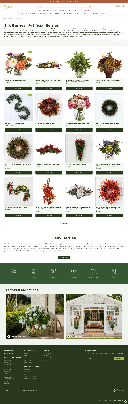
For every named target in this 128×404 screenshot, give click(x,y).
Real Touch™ (62, 10)
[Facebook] (5, 354)
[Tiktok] (12, 354)
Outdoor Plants (67, 13)
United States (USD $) (28, 390)
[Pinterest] (10, 354)
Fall (40, 10)
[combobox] (64, 6)
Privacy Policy (48, 355)
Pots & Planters (73, 10)
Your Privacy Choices (49, 357)
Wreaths (78, 13)
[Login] (120, 6)
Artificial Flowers (55, 13)
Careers (26, 357)
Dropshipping (28, 362)
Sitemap (46, 360)
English (7, 390)
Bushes (54, 10)
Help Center (27, 371)
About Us (26, 353)
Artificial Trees (30, 13)
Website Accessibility (50, 359)
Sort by (117, 43)
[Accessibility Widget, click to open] (125, 401)
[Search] (90, 6)
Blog (25, 355)
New (22, 13)
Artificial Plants (42, 13)
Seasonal (86, 13)
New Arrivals (7, 360)
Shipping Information (30, 376)
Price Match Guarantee (30, 378)
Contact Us (27, 373)
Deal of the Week (84, 10)
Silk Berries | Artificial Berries (16, 18)
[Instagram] (7, 354)
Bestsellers (95, 13)
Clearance (104, 13)
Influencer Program (29, 360)
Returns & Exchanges (29, 374)
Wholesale (27, 359)
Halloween (46, 10)
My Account (27, 369)
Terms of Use (47, 353)
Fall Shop (6, 381)
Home (5, 18)
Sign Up (118, 358)
